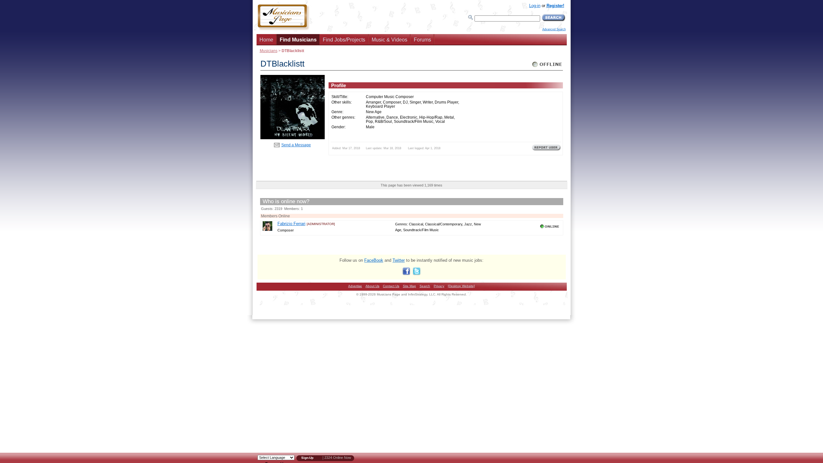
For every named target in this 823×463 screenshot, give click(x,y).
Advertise (355, 286)
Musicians (268, 51)
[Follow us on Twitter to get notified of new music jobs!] (417, 273)
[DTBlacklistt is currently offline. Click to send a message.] (547, 67)
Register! (555, 5)
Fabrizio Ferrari (291, 223)
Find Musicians (298, 39)
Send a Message (296, 145)
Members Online (275, 216)
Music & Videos (389, 39)
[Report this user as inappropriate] (546, 150)
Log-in (534, 5)
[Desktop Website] (461, 286)
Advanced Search (554, 29)
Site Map (409, 286)
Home (266, 39)
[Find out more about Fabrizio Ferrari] (267, 229)
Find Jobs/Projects (344, 39)
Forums (422, 39)
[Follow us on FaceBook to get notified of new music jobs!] (406, 273)
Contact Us (391, 286)
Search (425, 286)
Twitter (399, 260)
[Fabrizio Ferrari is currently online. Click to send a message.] (550, 228)
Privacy (439, 286)
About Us (372, 286)
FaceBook (373, 260)
